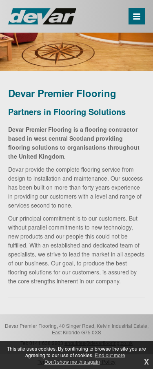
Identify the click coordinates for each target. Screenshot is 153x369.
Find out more (110, 355)
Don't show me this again (72, 361)
